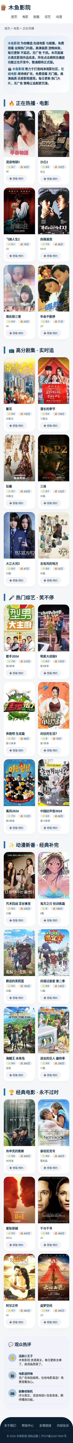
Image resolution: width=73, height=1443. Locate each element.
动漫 (59, 17)
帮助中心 (28, 1425)
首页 (14, 17)
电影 (25, 17)
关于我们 (10, 1425)
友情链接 (45, 1425)
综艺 (48, 17)
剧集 (36, 17)
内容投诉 (63, 1425)
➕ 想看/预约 (16, 178)
